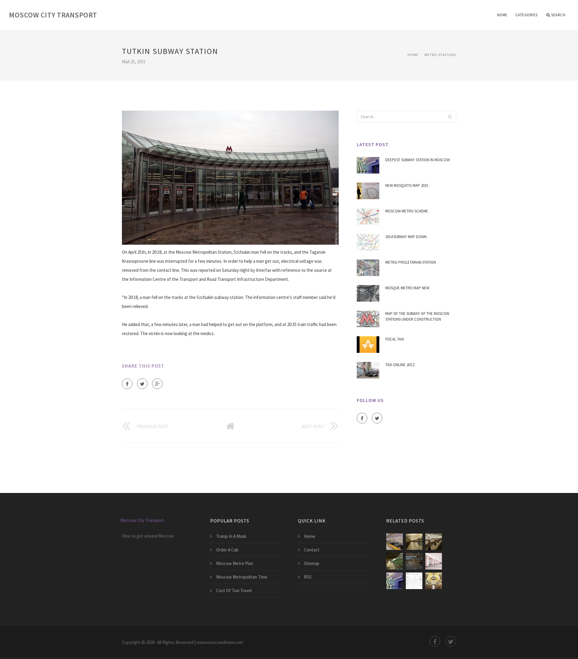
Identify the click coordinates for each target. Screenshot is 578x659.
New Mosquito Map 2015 (406, 185)
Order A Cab (227, 550)
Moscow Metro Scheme (406, 211)
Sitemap (311, 563)
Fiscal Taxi (394, 339)
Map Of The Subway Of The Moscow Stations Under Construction (417, 316)
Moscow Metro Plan (234, 563)
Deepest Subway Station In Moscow (417, 159)
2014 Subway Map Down (406, 236)
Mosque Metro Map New (407, 287)
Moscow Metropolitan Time (241, 577)
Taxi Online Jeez (400, 364)
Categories (526, 14)
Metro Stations (440, 54)
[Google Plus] (157, 383)
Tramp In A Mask (231, 536)
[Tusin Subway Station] (394, 541)
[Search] (450, 117)
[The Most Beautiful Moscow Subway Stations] (433, 581)
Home (502, 14)
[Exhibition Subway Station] (414, 561)
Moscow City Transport (53, 15)
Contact (311, 550)
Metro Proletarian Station (410, 262)
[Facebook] (127, 383)
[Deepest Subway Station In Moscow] (394, 581)
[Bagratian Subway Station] (394, 561)
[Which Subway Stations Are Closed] (414, 581)
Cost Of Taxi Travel (234, 590)
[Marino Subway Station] (414, 541)
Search (558, 14)
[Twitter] (142, 383)
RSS (308, 577)
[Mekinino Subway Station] (433, 541)
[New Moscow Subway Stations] (433, 561)
